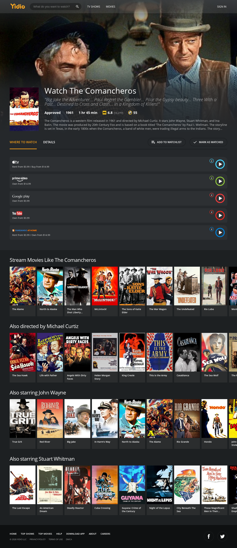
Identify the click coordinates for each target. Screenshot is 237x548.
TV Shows (93, 6)
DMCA (69, 539)
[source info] (211, 161)
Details (49, 142)
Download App (75, 533)
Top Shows (27, 533)
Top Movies (45, 533)
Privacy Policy (37, 539)
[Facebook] (209, 536)
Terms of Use (56, 539)
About (92, 533)
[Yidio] (18, 7)
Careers (105, 533)
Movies (110, 6)
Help (59, 533)
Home (13, 533)
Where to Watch (23, 142)
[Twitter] (222, 536)
